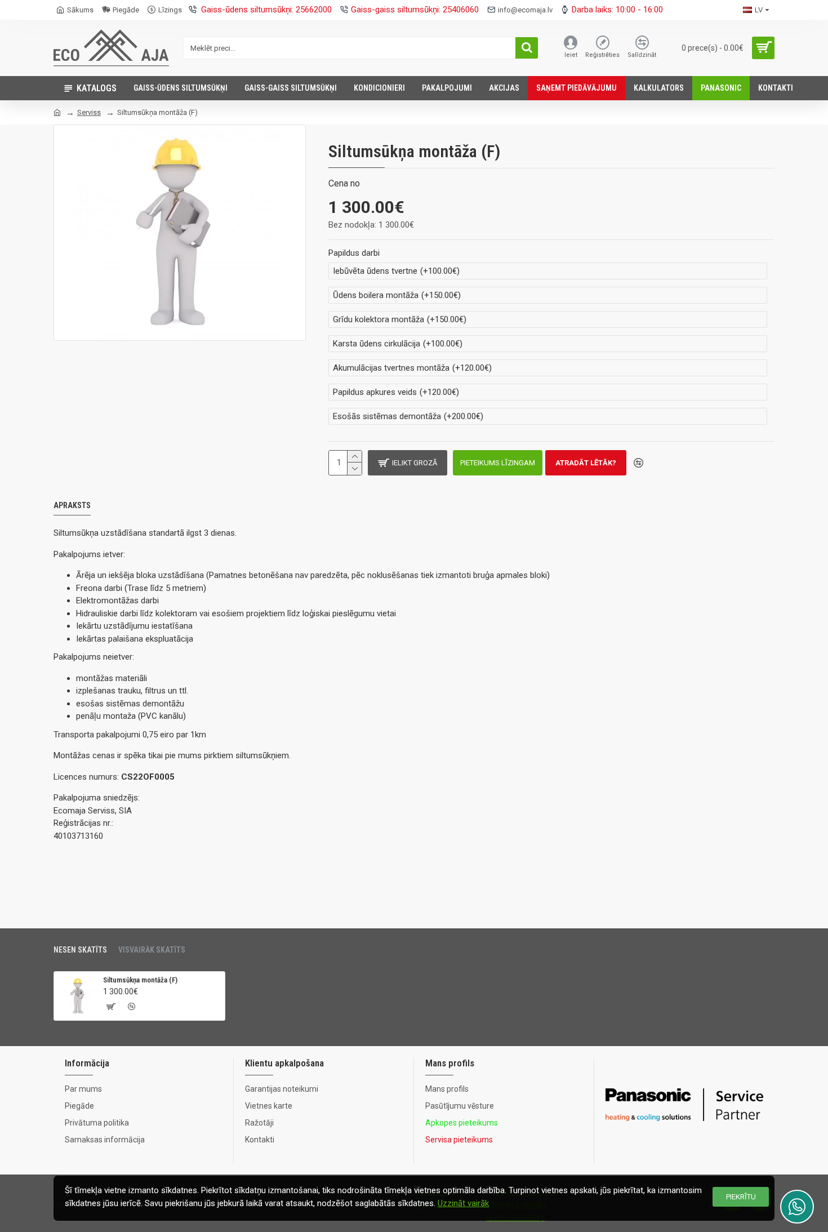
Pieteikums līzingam (497, 463)
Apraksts (72, 505)
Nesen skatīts (80, 949)
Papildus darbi (354, 253)
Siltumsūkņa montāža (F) (140, 980)
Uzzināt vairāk (463, 1203)
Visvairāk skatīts (151, 949)
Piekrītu (741, 1197)
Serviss (89, 112)
